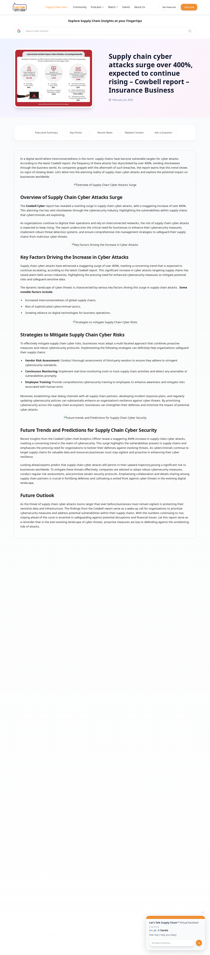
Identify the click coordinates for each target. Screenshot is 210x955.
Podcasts (96, 7)
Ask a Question (163, 132)
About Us (139, 7)
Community (80, 7)
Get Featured (169, 7)
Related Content (134, 132)
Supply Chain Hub (56, 7)
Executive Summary (46, 132)
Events (126, 7)
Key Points (76, 132)
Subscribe (189, 7)
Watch (112, 7)
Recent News (105, 132)
